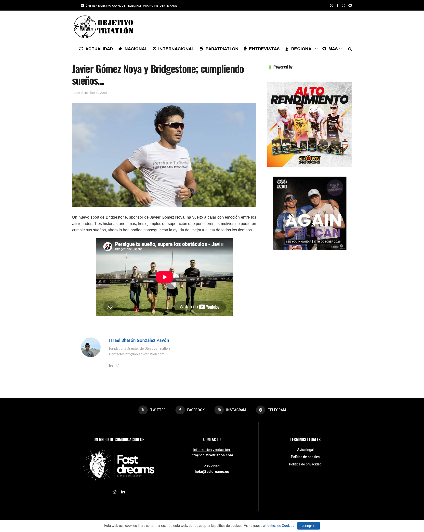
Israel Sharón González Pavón (139, 340)
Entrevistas (264, 48)
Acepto (308, 525)
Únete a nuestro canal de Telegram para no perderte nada (131, 6)
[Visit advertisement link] (309, 124)
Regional (302, 48)
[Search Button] (350, 48)
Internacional (176, 48)
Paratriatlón (222, 48)
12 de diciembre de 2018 (89, 92)
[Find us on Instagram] (343, 5)
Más (333, 48)
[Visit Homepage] (102, 26)
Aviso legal (305, 449)
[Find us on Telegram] (350, 5)
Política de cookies (305, 457)
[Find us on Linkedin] (123, 492)
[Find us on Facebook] (338, 5)
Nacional (136, 48)
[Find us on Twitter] (331, 5)
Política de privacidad (305, 464)
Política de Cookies (279, 525)
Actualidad (99, 48)
